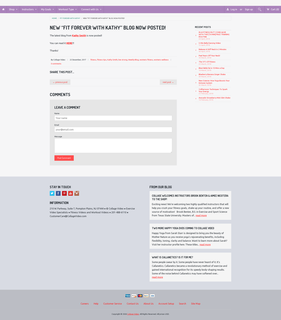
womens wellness (161, 60)
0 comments (56, 64)
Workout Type (66, 9)
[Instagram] (76, 193)
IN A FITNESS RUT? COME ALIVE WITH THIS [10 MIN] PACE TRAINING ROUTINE (214, 35)
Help (96, 303)
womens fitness (146, 60)
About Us (149, 303)
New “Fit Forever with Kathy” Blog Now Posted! (104, 18)
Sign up (249, 9)
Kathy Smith (112, 60)
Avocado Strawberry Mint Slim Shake (214, 99)
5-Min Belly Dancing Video (210, 44)
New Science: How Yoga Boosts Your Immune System (214, 83)
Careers (85, 303)
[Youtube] (70, 193)
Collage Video (133, 314)
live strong (122, 60)
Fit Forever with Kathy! (70, 18)
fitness (93, 60)
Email (56, 125)
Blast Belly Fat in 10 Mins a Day (211, 69)
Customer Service (112, 303)
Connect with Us (89, 9)
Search (182, 303)
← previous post (60, 82)
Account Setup (166, 303)
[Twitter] (52, 193)
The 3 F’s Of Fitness (207, 63)
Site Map (195, 303)
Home (54, 18)
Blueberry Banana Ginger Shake (212, 75)
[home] (3, 9)
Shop (11, 9)
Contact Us (133, 303)
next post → (168, 82)
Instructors (28, 9)
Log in (233, 9)
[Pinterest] (64, 193)
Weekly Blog (133, 60)
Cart (274, 9)
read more (201, 215)
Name (56, 113)
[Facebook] (58, 193)
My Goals (46, 9)
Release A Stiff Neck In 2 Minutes (212, 50)
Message (58, 136)
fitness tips (101, 60)
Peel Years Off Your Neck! (209, 57)
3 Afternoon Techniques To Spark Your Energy (213, 91)
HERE (69, 43)
